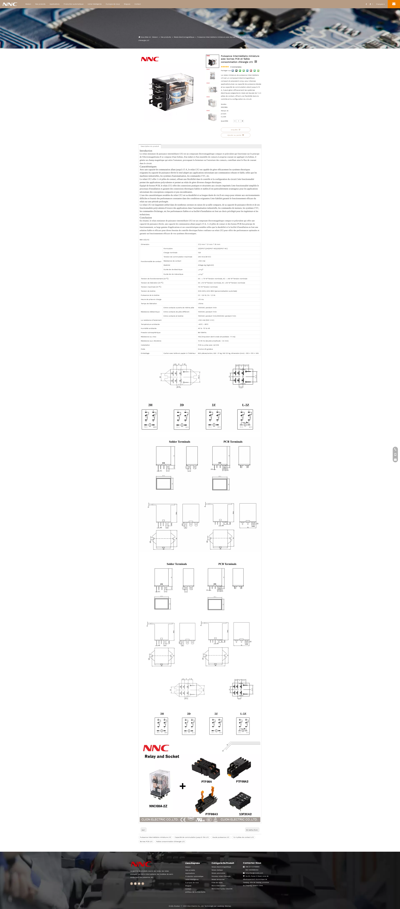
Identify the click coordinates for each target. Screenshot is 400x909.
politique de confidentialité (195, 892)
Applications (54, 4)
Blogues (127, 4)
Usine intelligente (95, 4)
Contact (137, 4)
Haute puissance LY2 (220, 837)
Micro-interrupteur (219, 886)
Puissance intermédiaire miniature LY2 (155, 837)
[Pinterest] (142, 883)
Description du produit (150, 146)
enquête (234, 130)
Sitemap (228, 906)
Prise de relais (217, 882)
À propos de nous (113, 4)
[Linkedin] (135, 883)
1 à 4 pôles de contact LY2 (243, 837)
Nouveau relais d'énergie (221, 876)
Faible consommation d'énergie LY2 (170, 842)
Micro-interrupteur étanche (222, 889)
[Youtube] (370, 4)
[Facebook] (366, 4)
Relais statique (217, 870)
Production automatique (73, 4)
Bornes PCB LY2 (146, 842)
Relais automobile (218, 873)
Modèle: (224, 104)
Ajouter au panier (234, 135)
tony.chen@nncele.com (254, 873)
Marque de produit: (224, 112)
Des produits (40, 4)
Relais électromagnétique (221, 867)
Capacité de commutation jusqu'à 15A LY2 (192, 837)
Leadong (220, 906)
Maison (28, 4)
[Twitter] (139, 883)
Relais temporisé (218, 879)
